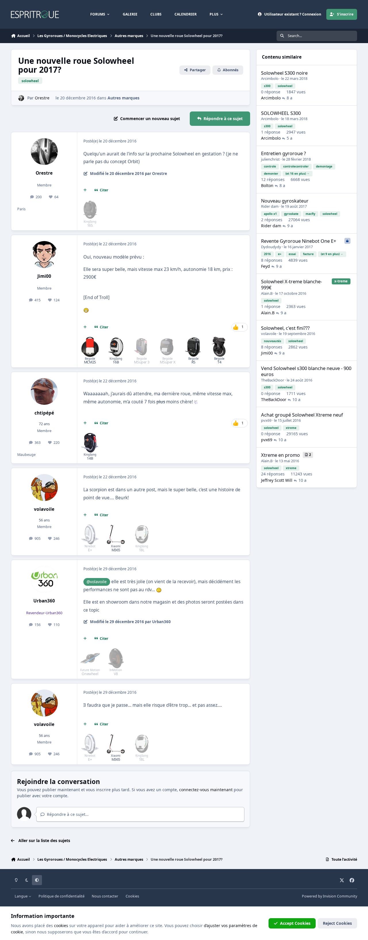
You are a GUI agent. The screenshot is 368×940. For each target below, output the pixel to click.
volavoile (44, 509)
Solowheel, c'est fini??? (285, 328)
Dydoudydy (271, 246)
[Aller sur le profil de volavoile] (44, 487)
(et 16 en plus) (295, 174)
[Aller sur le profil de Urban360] (44, 579)
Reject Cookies (337, 923)
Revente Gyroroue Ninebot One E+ (298, 241)
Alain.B (267, 293)
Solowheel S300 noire (284, 73)
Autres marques (123, 98)
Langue (21, 896)
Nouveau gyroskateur (284, 200)
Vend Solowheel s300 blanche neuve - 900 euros (306, 371)
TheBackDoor (272, 380)
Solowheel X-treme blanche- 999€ (291, 284)
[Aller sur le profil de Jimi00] (44, 254)
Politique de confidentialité (62, 896)
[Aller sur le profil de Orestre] (21, 98)
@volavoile (97, 581)
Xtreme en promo (280, 455)
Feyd (265, 266)
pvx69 (266, 420)
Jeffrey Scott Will (276, 480)
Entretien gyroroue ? (283, 153)
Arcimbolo (270, 78)
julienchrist (270, 159)
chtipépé (44, 413)
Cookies (132, 896)
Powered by (329, 896)
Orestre (42, 98)
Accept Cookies (295, 923)
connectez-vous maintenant (206, 789)
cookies (61, 925)
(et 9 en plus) (330, 254)
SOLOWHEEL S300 (281, 113)
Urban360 (44, 601)
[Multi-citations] (85, 190)
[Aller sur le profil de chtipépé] (44, 391)
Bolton (267, 185)
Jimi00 (44, 276)
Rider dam (270, 206)
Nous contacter (105, 896)
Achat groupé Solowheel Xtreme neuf (302, 414)
